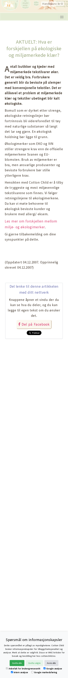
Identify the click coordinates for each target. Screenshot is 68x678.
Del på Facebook (35, 324)
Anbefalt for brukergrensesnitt (24, 668)
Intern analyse (21, 672)
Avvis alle (51, 663)
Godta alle (17, 663)
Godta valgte (34, 663)
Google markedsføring (45, 672)
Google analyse (54, 668)
